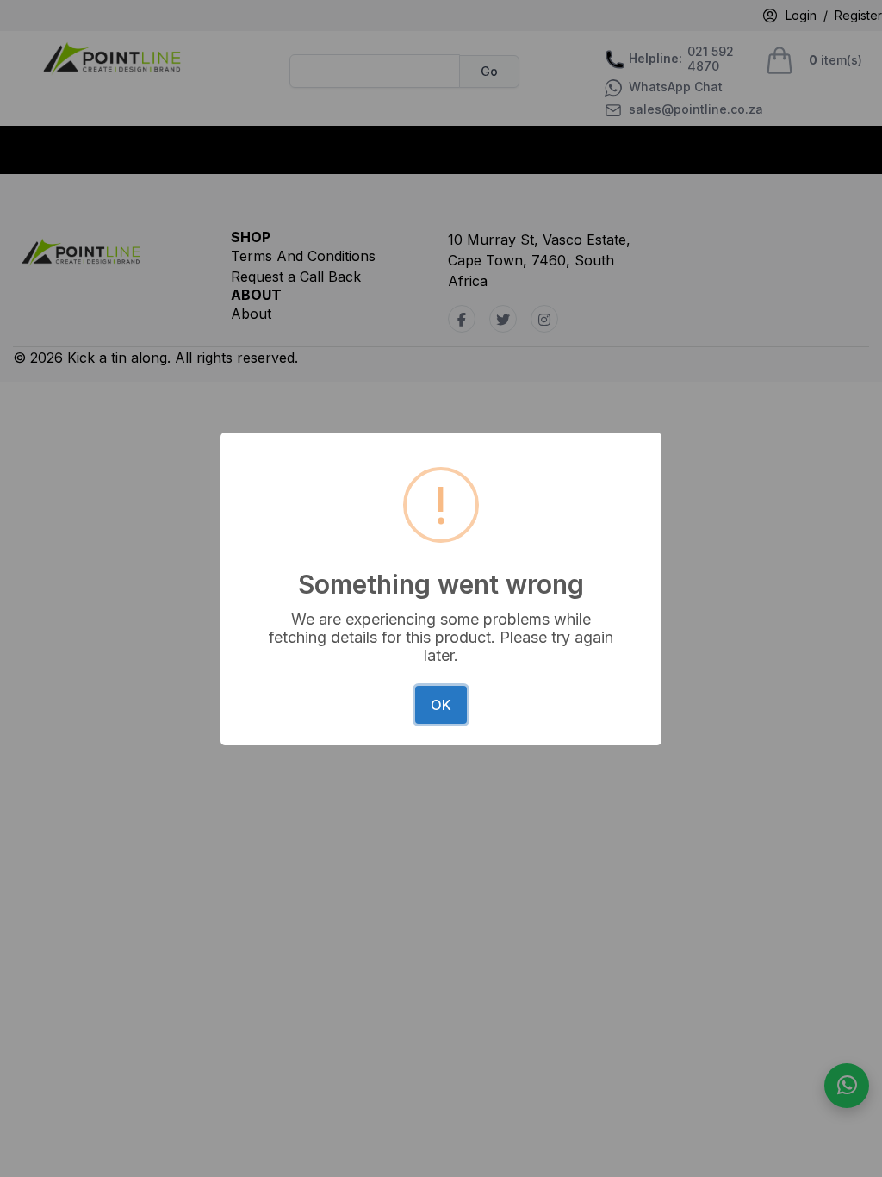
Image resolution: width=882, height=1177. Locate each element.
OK (441, 704)
